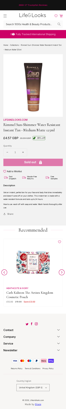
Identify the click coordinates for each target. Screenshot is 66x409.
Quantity (7, 145)
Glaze (38, 404)
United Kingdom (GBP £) (31, 387)
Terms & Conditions (33, 368)
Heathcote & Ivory (17, 288)
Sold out (30, 162)
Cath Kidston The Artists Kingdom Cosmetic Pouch (29, 295)
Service (8, 343)
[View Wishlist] (56, 16)
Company (9, 336)
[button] (5, 16)
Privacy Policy (48, 368)
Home (5, 45)
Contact (8, 330)
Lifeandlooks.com (15, 119)
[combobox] (33, 24)
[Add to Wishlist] (59, 242)
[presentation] (4, 273)
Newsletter (10, 350)
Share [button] (10, 213)
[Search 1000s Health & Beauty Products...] (59, 24)
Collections (14, 45)
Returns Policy (17, 368)
